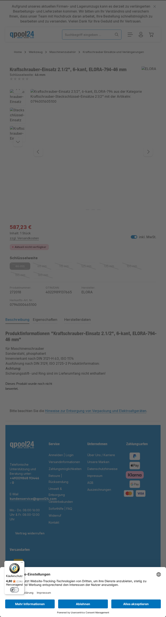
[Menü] (21, 563)
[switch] (14, 589)
